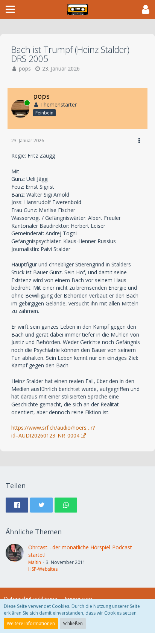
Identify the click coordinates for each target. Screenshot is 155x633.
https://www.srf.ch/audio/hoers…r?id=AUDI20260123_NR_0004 (53, 431)
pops (25, 68)
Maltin (34, 562)
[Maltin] (15, 558)
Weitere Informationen (31, 623)
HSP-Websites (43, 569)
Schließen (73, 623)
